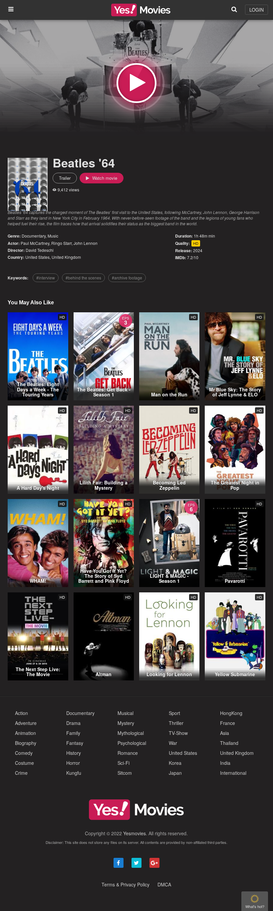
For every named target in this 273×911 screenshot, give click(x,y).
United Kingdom (66, 257)
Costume (24, 762)
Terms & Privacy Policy (125, 884)
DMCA (164, 884)
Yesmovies (134, 833)
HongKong (231, 713)
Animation (25, 733)
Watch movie (104, 178)
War (173, 743)
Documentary (34, 236)
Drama (73, 723)
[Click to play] (136, 83)
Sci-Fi (124, 762)
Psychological (132, 743)
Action (21, 713)
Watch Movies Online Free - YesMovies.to (141, 10)
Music (53, 236)
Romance (128, 753)
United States (37, 257)
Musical (126, 713)
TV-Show (178, 733)
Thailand (229, 743)
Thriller (176, 723)
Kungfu (73, 772)
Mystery (126, 723)
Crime (21, 772)
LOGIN (256, 9)
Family (73, 733)
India (225, 762)
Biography (25, 743)
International (233, 772)
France (227, 723)
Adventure (26, 723)
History (73, 753)
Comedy (24, 753)
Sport (174, 713)
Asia (224, 733)
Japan (175, 772)
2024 (197, 250)
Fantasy (74, 743)
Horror (73, 762)
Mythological (131, 733)
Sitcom (125, 772)
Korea (175, 762)
